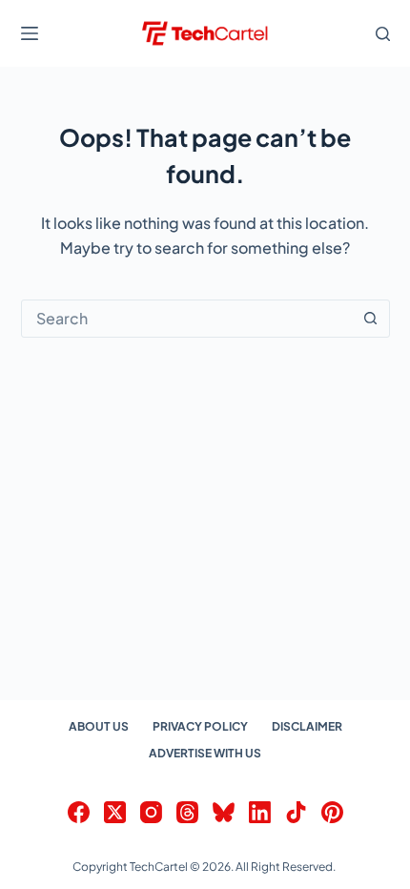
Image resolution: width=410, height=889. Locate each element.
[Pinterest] (332, 812)
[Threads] (187, 812)
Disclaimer (307, 726)
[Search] (383, 34)
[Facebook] (79, 812)
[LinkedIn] (260, 812)
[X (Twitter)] (115, 812)
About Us (99, 726)
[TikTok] (296, 812)
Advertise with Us (205, 753)
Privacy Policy (200, 726)
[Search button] (371, 318)
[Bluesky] (224, 812)
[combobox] (187, 319)
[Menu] (29, 33)
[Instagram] (151, 812)
